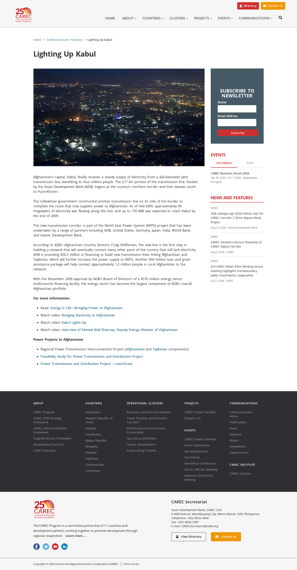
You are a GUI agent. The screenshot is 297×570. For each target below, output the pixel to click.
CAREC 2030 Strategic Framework (47, 420)
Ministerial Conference (199, 463)
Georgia (90, 428)
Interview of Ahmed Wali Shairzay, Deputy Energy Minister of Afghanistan (120, 330)
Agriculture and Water (142, 438)
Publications (238, 422)
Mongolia (91, 446)
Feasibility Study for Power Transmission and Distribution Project (92, 356)
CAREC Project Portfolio (200, 412)
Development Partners (48, 444)
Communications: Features (64, 40)
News (233, 428)
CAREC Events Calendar (200, 439)
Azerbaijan (92, 412)
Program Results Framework (52, 438)
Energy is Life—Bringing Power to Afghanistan (86, 308)
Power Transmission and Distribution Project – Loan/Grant (86, 363)
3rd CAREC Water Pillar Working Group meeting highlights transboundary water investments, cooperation (237, 270)
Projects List (192, 418)
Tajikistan (160, 349)
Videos (234, 440)
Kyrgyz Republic (96, 440)
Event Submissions (197, 445)
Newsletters (238, 446)
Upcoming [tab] (224, 163)
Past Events (192, 457)
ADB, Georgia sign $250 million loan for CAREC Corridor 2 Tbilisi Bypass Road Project (237, 218)
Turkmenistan (94, 465)
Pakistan (91, 452)
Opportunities (239, 452)
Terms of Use (131, 564)
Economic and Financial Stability (148, 412)
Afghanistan (135, 349)
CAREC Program (44, 412)
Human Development (141, 444)
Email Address (228, 116)
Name (222, 102)
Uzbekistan (92, 471)
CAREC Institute (240, 473)
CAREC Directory (44, 450)
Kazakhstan (93, 434)
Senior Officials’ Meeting (200, 469)
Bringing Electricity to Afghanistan (88, 315)
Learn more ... (76, 536)
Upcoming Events (196, 451)
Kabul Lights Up (74, 322)
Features (235, 434)
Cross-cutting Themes (141, 450)
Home (37, 40)
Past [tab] (250, 163)
